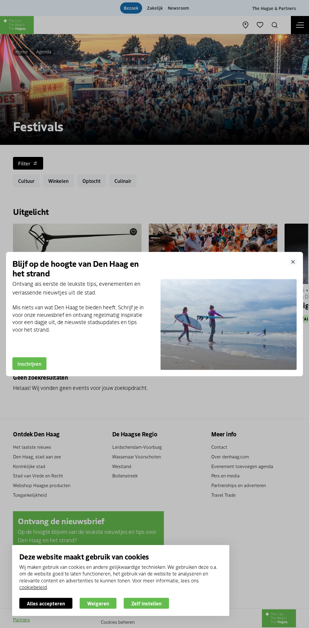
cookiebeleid (33, 587)
